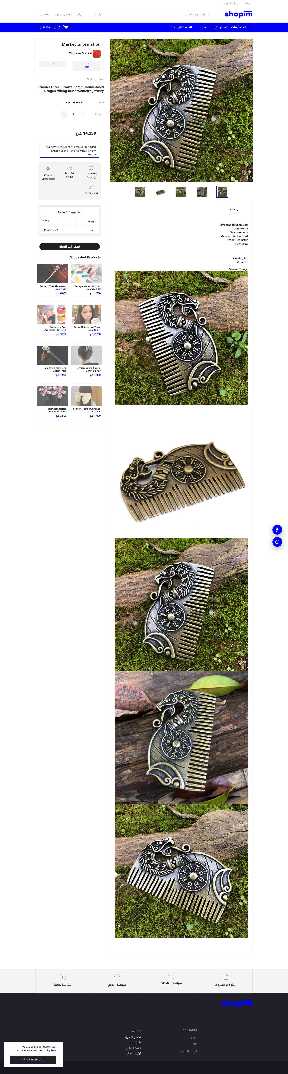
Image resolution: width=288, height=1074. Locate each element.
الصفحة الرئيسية (181, 27)
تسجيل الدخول (62, 14)
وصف (234, 209)
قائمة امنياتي (133, 1047)
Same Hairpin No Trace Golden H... (87, 328)
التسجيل (44, 14)
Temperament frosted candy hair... (88, 287)
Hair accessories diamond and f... (56, 410)
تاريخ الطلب (135, 1042)
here (53, 1050)
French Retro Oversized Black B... (87, 410)
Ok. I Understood (33, 1059)
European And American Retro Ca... (54, 328)
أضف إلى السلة (69, 246)
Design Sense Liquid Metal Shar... (89, 369)
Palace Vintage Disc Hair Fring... (55, 369)
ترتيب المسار (134, 1053)
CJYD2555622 (74, 103)
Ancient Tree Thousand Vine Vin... (53, 287)
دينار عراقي (232, 3)
